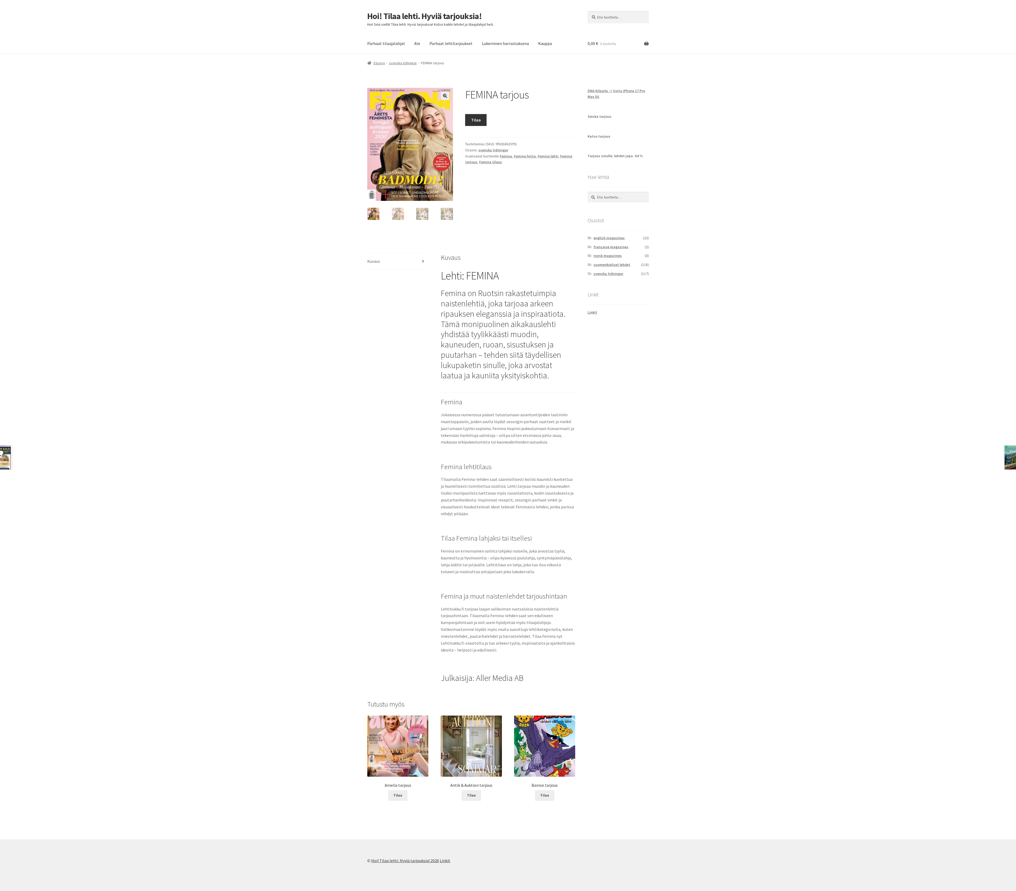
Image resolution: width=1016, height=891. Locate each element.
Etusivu (379, 63)
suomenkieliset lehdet (611, 264)
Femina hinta (525, 156)
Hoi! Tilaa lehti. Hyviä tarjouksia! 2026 (405, 860)
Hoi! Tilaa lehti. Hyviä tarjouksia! (424, 16)
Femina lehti (548, 156)
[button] (445, 96)
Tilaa (476, 120)
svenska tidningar (403, 63)
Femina (506, 156)
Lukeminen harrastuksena (505, 43)
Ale (417, 43)
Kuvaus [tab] (373, 261)
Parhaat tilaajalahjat (386, 43)
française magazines (610, 247)
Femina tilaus (490, 162)
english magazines (609, 238)
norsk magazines (607, 255)
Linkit (592, 312)
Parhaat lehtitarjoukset (451, 43)
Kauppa (545, 43)
